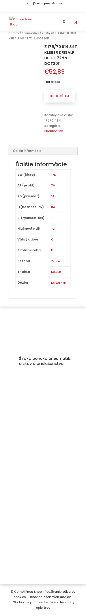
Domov (14, 33)
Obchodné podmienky (30, 602)
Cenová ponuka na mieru (29, 493)
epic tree (43, 608)
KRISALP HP (59, 283)
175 (53, 175)
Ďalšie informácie (27, 151)
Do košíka (60, 96)
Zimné (55, 261)
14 (52, 196)
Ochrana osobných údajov (49, 597)
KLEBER (56, 272)
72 (53, 229)
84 (53, 207)
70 (53, 185)
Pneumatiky (30, 33)
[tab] (43, 151)
